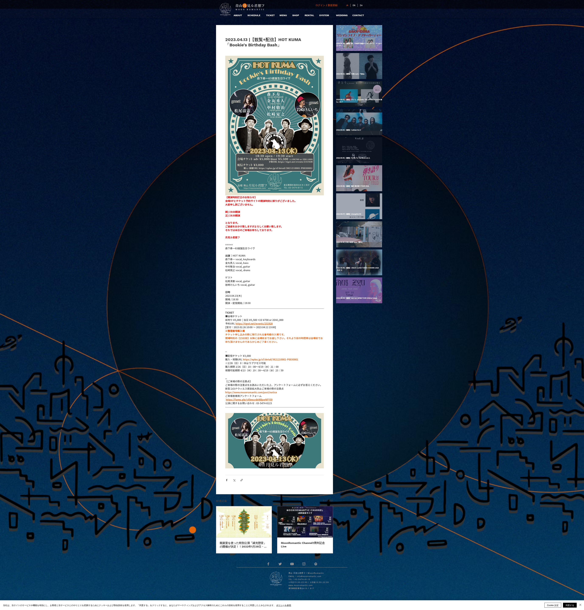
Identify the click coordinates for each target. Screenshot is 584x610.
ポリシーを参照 (283, 605)
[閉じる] (580, 605)
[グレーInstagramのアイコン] (304, 564)
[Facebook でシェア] (226, 480)
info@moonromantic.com (309, 576)
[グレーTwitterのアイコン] (280, 564)
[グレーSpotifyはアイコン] (316, 564)
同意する (570, 605)
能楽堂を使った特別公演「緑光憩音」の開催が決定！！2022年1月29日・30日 (244, 544)
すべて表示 (328, 500)
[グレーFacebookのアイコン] (268, 564)
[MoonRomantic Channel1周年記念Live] (305, 521)
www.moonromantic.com (301, 585)
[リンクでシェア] (241, 480)
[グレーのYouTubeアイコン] (292, 564)
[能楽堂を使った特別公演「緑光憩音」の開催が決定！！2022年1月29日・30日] (244, 521)
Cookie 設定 (553, 605)
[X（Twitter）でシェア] (234, 480)
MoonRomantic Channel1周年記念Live (303, 544)
